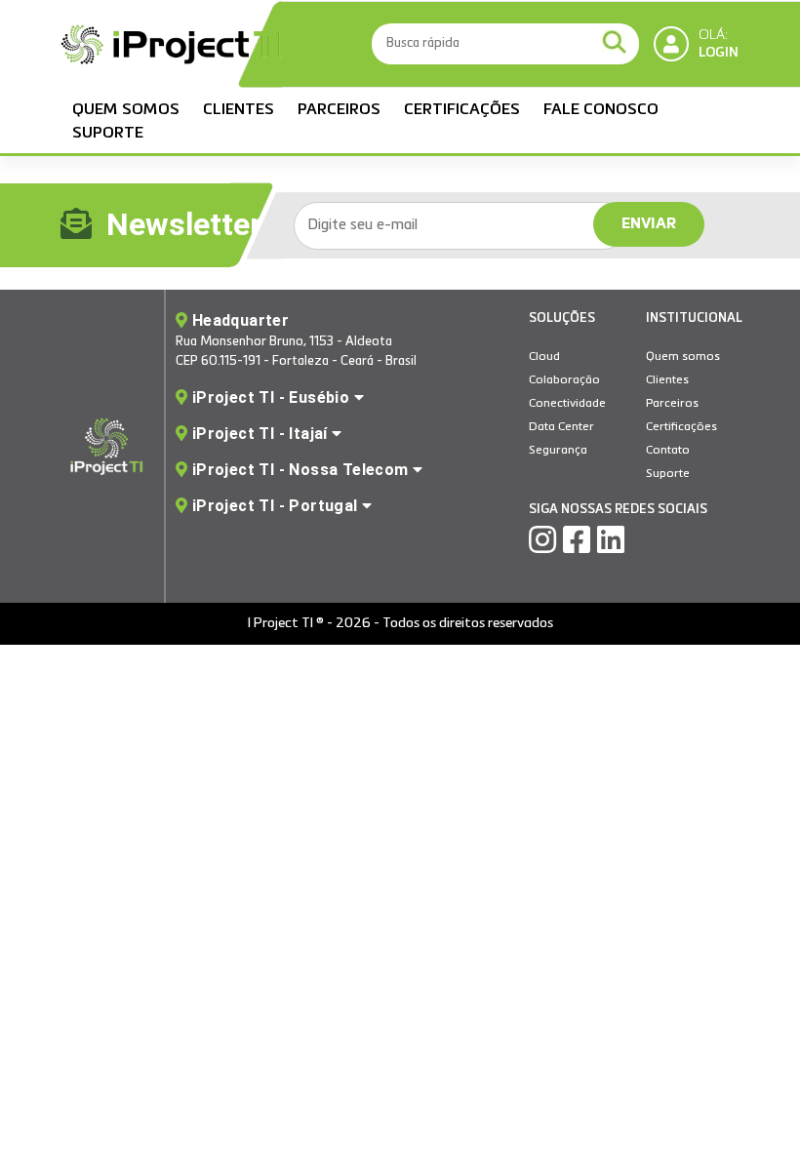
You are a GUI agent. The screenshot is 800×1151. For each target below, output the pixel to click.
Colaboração (564, 380)
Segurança (558, 450)
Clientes (238, 110)
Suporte (107, 133)
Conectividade (567, 404)
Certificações (462, 110)
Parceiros (339, 110)
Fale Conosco (601, 110)
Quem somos (126, 110)
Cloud (544, 357)
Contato (668, 450)
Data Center (561, 427)
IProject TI (172, 46)
